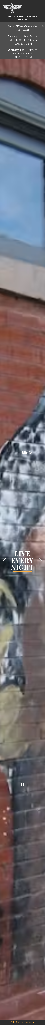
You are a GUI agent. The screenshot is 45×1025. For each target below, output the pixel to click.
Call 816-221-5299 (22, 1022)
